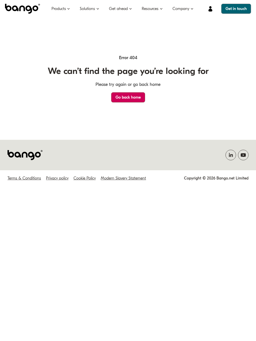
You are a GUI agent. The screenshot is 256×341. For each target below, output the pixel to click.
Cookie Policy (85, 178)
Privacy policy (57, 178)
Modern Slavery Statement (123, 178)
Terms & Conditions (24, 178)
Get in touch (236, 8)
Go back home (128, 97)
